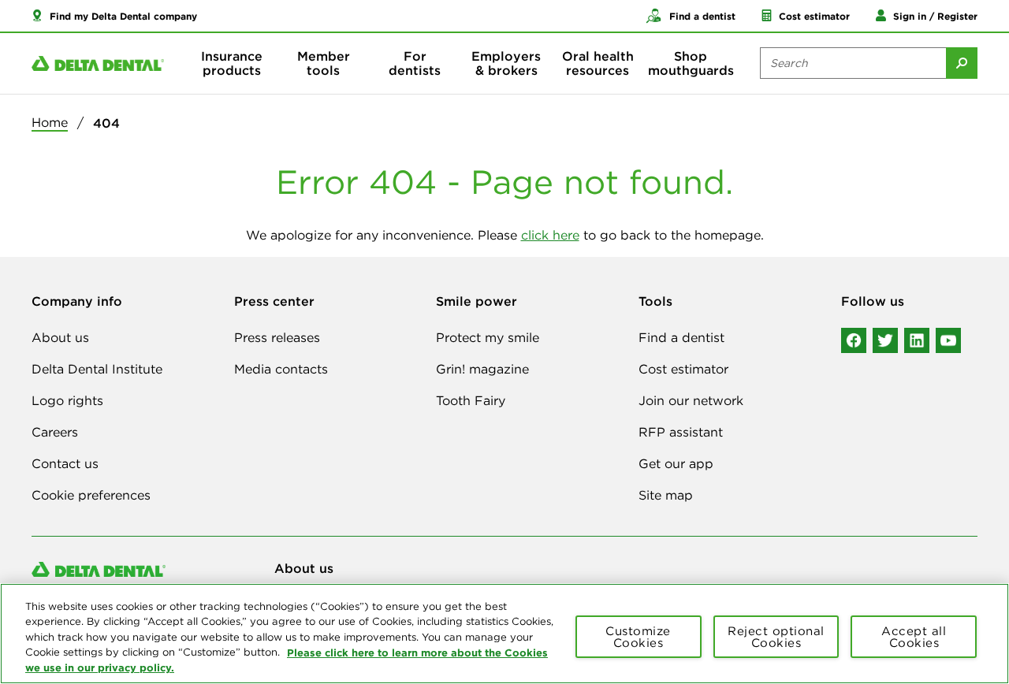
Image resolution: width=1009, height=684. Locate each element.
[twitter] (885, 340)
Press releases (277, 337)
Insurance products (231, 63)
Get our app (676, 463)
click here (550, 235)
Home (50, 122)
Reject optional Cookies (776, 636)
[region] (504, 633)
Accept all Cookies (913, 636)
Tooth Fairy (470, 400)
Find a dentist (681, 337)
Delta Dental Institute (97, 369)
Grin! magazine (482, 369)
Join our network (691, 400)
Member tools (323, 63)
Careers (55, 432)
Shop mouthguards (691, 63)
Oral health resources (598, 63)
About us (60, 337)
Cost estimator (683, 369)
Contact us (65, 463)
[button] (114, 16)
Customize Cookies (638, 636)
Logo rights (67, 400)
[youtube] (948, 340)
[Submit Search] (961, 63)
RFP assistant (681, 432)
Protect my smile (487, 337)
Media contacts (281, 369)
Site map (666, 495)
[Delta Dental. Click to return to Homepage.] (98, 63)
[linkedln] (916, 340)
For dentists (415, 63)
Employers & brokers (506, 63)
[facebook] (853, 340)
